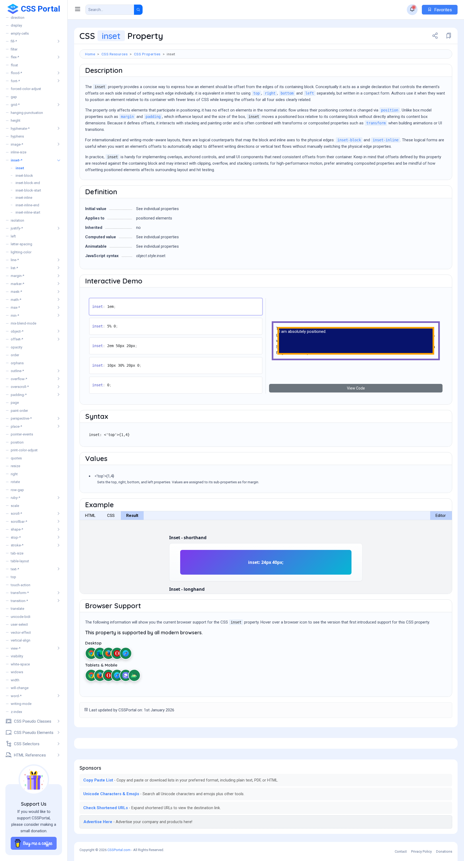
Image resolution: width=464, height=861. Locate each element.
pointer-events (22, 434)
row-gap (17, 490)
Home (90, 54)
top (13, 577)
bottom (287, 93)
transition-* (19, 601)
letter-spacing (21, 244)
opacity (16, 347)
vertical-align (20, 640)
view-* (15, 648)
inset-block (24, 176)
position (17, 442)
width (15, 680)
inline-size (18, 152)
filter (14, 49)
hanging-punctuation (27, 113)
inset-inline (24, 198)
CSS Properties (147, 54)
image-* (17, 144)
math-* (16, 300)
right (14, 474)
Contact (401, 851)
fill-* (14, 41)
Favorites (442, 9)
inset (20, 168)
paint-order (19, 411)
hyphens (17, 136)
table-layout (20, 561)
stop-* (16, 537)
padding (153, 116)
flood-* (16, 73)
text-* (15, 569)
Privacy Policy (421, 851)
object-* (17, 331)
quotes (16, 458)
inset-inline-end (27, 205)
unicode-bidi (20, 617)
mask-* (16, 292)
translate (17, 609)
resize (15, 466)
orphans (17, 363)
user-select (19, 624)
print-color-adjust (24, 450)
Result (132, 515)
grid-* (15, 105)
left (13, 236)
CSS (111, 515)
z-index (16, 712)
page (15, 403)
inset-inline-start (28, 212)
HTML (90, 515)
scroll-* (16, 513)
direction (17, 18)
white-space (20, 664)
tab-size (17, 553)
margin (127, 116)
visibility (17, 656)
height (15, 120)
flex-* (15, 57)
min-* (15, 316)
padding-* (19, 395)
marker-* (17, 284)
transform (376, 123)
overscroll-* (20, 387)
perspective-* (21, 418)
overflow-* (19, 379)
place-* (16, 426)
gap (14, 97)
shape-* (17, 529)
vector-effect (21, 633)
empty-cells (20, 33)
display (16, 25)
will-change (19, 688)
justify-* (17, 228)
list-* (14, 268)
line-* (15, 260)
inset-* (16, 160)
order (15, 355)
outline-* (17, 371)
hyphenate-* (20, 129)
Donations (444, 851)
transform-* (20, 593)
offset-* (17, 339)
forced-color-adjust (26, 89)
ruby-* (15, 498)
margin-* (17, 276)
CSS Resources (115, 54)
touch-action (20, 585)
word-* (16, 696)
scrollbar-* (19, 522)
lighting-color (21, 252)
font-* (15, 81)
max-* (15, 307)
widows (17, 672)
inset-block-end (28, 183)
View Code (356, 388)
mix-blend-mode (23, 323)
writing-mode (21, 704)
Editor (441, 515)
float (14, 65)
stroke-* (17, 545)
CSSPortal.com (118, 850)
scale (15, 506)
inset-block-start (28, 190)
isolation (17, 220)
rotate (15, 482)
